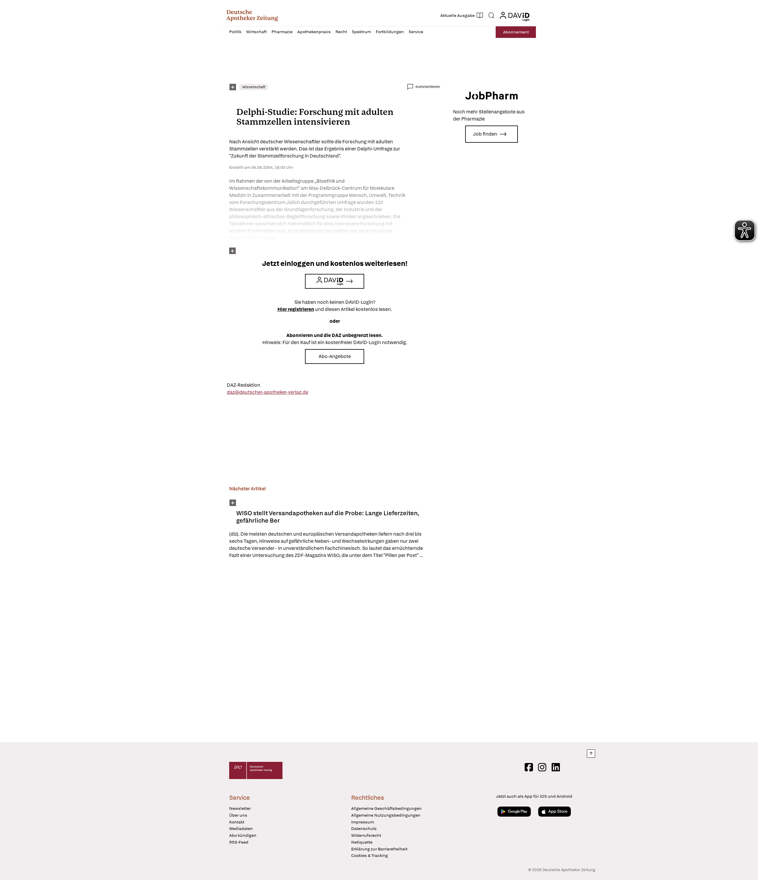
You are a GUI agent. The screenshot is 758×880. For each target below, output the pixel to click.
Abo (516, 32)
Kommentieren (427, 86)
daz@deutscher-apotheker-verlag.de (267, 392)
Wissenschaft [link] (253, 87)
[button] (252, 15)
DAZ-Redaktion (243, 385)
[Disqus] (334, 651)
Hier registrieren (295, 309)
